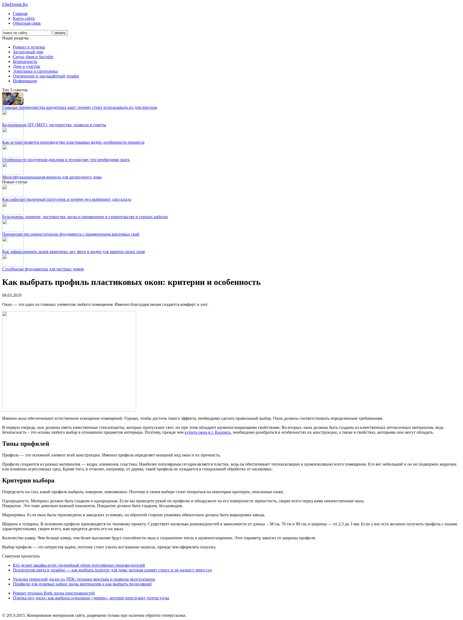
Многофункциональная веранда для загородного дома (52, 177)
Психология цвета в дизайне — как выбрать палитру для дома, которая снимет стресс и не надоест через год (112, 570)
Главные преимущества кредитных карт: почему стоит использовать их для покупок (79, 107)
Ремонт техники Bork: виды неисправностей (54, 593)
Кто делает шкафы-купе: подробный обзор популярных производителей (79, 565)
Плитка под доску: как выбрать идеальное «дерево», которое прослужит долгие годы (91, 598)
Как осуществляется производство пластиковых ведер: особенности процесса (73, 142)
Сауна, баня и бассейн (33, 56)
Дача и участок (26, 66)
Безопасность (25, 61)
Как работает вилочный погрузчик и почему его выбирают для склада (66, 199)
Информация (25, 81)
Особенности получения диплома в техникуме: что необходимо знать (66, 159)
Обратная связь (27, 23)
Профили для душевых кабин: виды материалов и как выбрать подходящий (82, 584)
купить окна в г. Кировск (208, 432)
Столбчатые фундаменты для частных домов (43, 269)
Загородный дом (28, 52)
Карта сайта (24, 18)
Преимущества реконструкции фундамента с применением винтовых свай (70, 234)
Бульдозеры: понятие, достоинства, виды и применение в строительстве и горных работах (85, 216)
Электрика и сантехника (35, 71)
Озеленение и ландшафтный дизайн (46, 76)
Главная (20, 13)
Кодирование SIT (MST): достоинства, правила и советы (54, 124)
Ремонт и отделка (29, 47)
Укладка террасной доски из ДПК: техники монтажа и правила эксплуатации (84, 579)
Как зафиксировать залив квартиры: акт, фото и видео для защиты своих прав (73, 251)
